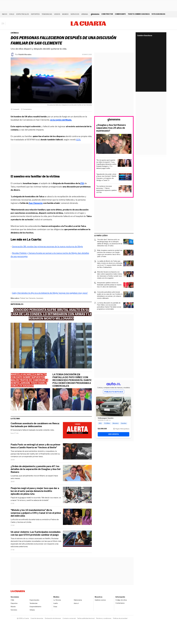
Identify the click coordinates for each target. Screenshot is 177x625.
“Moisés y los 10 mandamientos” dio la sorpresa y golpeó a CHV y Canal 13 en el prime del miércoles (36, 513)
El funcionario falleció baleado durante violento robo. (32, 430)
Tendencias (47, 14)
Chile (11, 14)
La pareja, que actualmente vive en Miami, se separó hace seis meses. (34, 477)
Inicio (4, 14)
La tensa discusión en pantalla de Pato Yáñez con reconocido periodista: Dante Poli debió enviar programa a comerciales (72, 380)
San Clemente (31, 298)
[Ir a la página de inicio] (88, 23)
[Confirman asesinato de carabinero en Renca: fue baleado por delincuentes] (77, 430)
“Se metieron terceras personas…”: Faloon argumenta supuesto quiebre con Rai (106, 189)
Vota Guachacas (158, 14)
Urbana (84, 14)
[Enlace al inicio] (113, 120)
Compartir (16, 109)
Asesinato (39, 298)
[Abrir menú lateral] (3, 23)
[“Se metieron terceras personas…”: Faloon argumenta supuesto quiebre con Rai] (125, 189)
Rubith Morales (24, 54)
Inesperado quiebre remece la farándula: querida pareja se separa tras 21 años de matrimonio (109, 285)
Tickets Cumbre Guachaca (139, 14)
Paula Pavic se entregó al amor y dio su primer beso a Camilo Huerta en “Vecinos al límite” (35, 446)
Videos (57, 14)
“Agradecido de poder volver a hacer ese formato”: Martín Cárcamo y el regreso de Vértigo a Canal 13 (106, 177)
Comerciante (120, 14)
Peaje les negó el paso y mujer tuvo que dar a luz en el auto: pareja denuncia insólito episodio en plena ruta (35, 491)
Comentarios (27, 109)
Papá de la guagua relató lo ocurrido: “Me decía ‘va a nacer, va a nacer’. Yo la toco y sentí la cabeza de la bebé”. (36, 499)
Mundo (65, 14)
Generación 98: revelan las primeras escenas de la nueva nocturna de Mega (47, 246)
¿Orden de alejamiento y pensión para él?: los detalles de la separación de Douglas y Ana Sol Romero (35, 469)
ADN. (78, 139)
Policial (22, 298)
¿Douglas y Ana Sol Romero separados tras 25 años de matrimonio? (111, 128)
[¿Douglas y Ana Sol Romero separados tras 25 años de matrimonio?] (114, 144)
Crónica (15, 33)
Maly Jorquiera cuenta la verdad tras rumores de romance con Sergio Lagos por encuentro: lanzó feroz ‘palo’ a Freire (109, 253)
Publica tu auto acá (113, 392)
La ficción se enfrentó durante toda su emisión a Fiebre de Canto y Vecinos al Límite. (35, 520)
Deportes (35, 14)
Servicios (75, 14)
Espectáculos (22, 14)
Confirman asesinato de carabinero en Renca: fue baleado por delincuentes (35, 425)
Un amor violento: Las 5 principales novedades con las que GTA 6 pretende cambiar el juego (36, 533)
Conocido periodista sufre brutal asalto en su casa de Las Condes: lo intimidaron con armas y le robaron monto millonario (110, 295)
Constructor (107, 14)
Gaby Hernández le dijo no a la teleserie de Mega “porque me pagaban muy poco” (50, 292)
